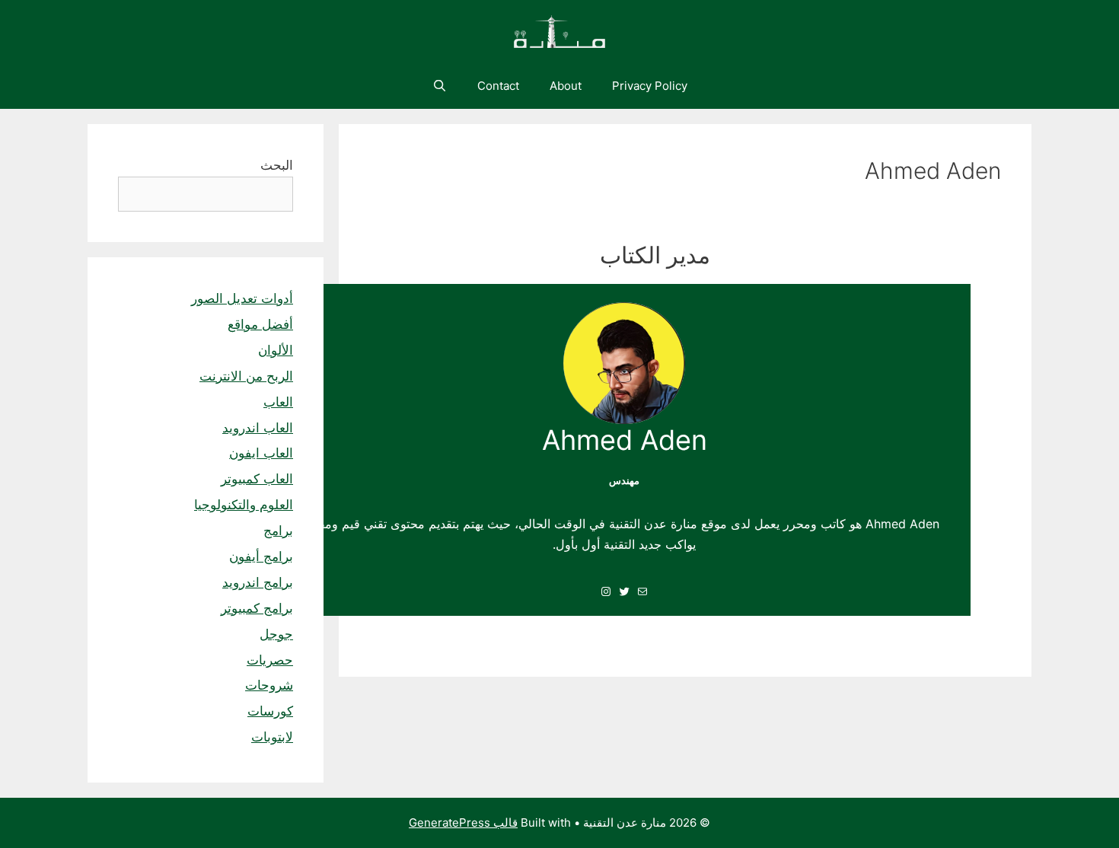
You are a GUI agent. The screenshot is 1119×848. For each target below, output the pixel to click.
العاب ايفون (261, 453)
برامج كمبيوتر (257, 608)
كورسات (270, 711)
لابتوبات (272, 736)
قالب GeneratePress (463, 822)
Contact (498, 85)
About (566, 85)
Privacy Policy (649, 85)
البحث (276, 165)
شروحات (269, 685)
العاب (278, 402)
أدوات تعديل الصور (242, 298)
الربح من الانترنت (246, 376)
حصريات (270, 660)
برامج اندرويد (257, 582)
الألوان (275, 350)
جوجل (276, 634)
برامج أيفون (261, 556)
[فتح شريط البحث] (438, 86)
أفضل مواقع (260, 324)
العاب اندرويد (257, 427)
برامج (278, 530)
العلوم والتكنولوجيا (243, 504)
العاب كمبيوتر (257, 478)
